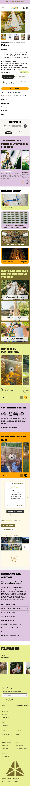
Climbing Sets (5, 711)
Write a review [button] (8, 525)
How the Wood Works (7, 737)
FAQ (3, 759)
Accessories (4, 720)
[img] (14, 487)
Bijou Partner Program (21, 748)
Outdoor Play (5, 745)
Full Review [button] (9, 506)
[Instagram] (6, 700)
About (17, 734)
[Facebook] (3, 700)
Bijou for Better (19, 745)
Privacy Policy (16, 778)
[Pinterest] (9, 700)
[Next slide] (27, 24)
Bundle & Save (5, 725)
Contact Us (19, 737)
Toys (3, 722)
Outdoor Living (5, 717)
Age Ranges (4, 740)
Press (17, 740)
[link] (5, 42)
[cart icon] (27, 8)
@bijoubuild (5, 657)
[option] (8, 77)
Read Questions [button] (15, 515)
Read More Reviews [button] (15, 512)
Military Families (5, 756)
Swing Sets (4, 714)
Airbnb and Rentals (6, 742)
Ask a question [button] (8, 529)
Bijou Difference (20, 712)
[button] (3, 37)
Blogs (17, 742)
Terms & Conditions (6, 778)
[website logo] (14, 8)
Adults (3, 751)
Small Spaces (5, 748)
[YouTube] (12, 700)
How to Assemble (6, 734)
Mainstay (4, 709)
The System (19, 709)
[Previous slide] (2, 24)
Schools (4, 753)
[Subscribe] (26, 695)
